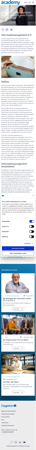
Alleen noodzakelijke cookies (18, 253)
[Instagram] (15, 442)
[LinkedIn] (20, 442)
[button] (13, 257)
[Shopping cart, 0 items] (29, 2)
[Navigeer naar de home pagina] (10, 2)
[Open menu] (33, 2)
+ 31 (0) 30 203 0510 (7, 432)
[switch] (31, 226)
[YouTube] (24, 442)
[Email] (11, 442)
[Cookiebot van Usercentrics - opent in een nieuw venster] (26, 196)
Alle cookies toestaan (18, 248)
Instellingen (27, 243)
